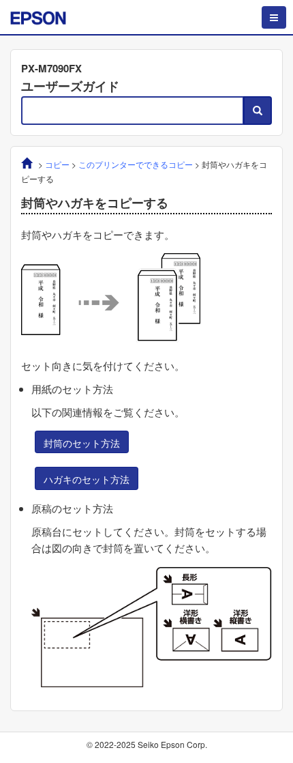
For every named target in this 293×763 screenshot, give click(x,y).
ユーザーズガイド (70, 86)
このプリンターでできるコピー (135, 164)
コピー (57, 164)
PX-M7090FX (51, 68)
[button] (82, 442)
